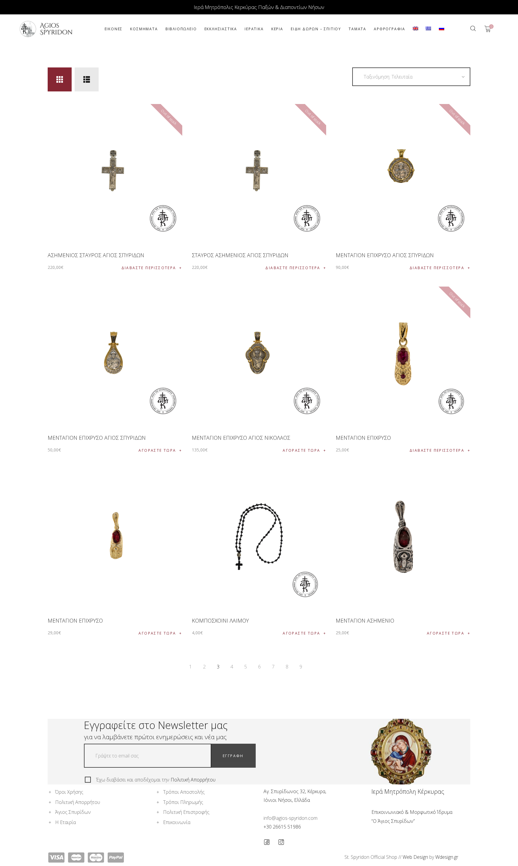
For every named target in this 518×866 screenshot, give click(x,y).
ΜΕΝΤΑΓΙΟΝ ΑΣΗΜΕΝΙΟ (365, 620)
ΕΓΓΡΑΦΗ (233, 755)
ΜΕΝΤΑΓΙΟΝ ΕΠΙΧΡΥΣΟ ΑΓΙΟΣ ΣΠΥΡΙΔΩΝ (385, 255)
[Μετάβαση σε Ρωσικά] (441, 28)
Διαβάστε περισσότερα (148, 267)
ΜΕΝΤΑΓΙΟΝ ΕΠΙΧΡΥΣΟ (363, 437)
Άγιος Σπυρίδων (73, 812)
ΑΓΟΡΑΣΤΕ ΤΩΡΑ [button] (157, 450)
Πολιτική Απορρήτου (193, 779)
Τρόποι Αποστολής (184, 792)
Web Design (415, 857)
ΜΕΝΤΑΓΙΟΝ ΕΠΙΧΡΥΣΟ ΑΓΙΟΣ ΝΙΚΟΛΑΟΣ (241, 437)
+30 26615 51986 (282, 826)
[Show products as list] (87, 79)
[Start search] (473, 28)
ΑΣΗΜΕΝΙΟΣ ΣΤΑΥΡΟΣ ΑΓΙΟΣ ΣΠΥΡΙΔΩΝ (96, 255)
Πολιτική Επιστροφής (186, 812)
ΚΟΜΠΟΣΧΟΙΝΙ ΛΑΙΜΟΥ (220, 620)
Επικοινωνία (176, 822)
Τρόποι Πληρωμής (183, 802)
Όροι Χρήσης (69, 792)
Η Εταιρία (65, 822)
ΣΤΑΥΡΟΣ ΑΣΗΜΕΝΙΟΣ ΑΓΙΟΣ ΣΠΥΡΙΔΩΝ (240, 255)
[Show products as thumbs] (60, 79)
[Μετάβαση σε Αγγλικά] (415, 28)
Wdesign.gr (446, 857)
